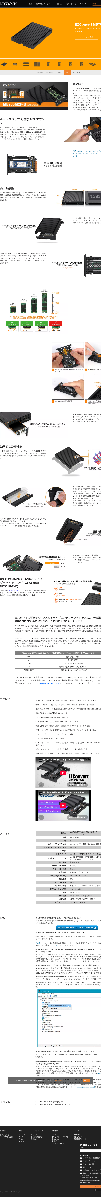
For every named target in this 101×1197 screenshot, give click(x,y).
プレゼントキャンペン (89, 1161)
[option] (32, 36)
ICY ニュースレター (58, 1143)
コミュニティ (85, 4)
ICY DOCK (77, 1135)
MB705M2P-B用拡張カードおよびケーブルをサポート (75, 927)
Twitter (21, 1139)
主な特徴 (49, 72)
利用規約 (34, 1139)
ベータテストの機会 (88, 1164)
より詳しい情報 (57, 1080)
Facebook (22, 1135)
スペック (59, 72)
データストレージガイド (60, 1137)
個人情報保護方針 (37, 1137)
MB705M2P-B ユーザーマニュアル (55, 1105)
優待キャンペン (87, 1167)
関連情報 (39, 4)
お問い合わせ (71, 4)
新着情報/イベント (80, 1139)
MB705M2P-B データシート (52, 1102)
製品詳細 (39, 72)
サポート (50, 4)
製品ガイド (78, 1137)
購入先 (59, 4)
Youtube (21, 1137)
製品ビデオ (55, 1141)
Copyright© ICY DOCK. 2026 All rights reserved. (13, 1192)
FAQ (67, 72)
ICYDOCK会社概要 (6, 1137)
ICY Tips (55, 1135)
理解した (86, 1080)
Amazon (21, 1141)
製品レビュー (56, 1139)
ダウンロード (77, 72)
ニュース (34, 1135)
